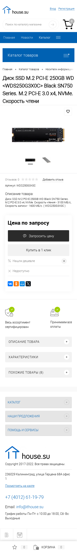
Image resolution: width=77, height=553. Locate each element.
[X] (28, 283)
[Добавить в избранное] (68, 111)
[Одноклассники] (16, 283)
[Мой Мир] (22, 283)
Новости (27, 37)
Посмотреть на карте (19, 486)
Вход (53, 8)
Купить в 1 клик (38, 250)
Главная (9, 37)
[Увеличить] (38, 134)
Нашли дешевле (24, 261)
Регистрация (66, 8)
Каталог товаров (23, 55)
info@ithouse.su (29, 507)
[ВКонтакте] (10, 283)
